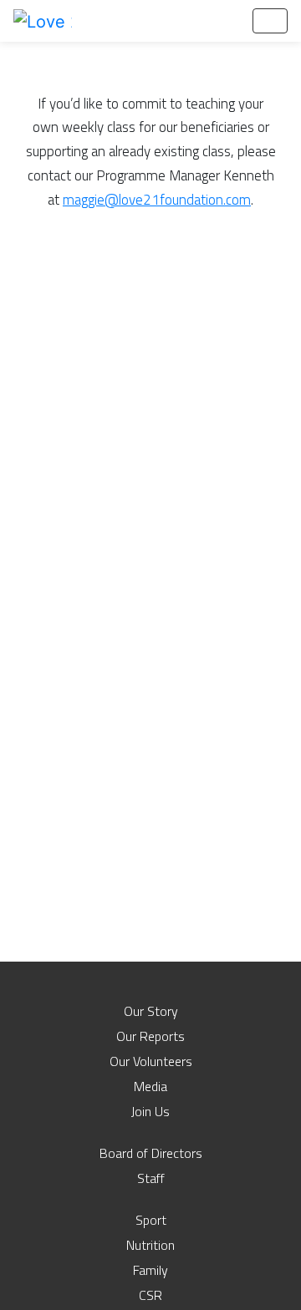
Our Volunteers (151, 1061)
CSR (150, 1295)
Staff (151, 1178)
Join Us (150, 1111)
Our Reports (150, 1036)
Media (150, 1086)
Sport (150, 1220)
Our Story (151, 1011)
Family (150, 1270)
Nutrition (150, 1245)
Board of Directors (150, 1153)
